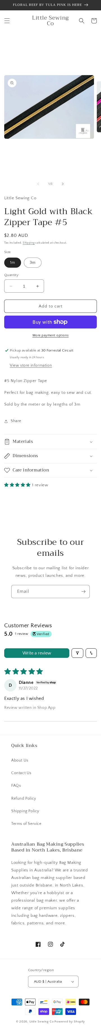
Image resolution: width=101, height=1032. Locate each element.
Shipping (29, 242)
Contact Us (21, 773)
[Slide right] (63, 184)
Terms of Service (26, 824)
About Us (19, 760)
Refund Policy (23, 798)
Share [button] (16, 421)
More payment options (51, 335)
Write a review (36, 653)
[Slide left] (38, 184)
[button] (7, 21)
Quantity (11, 275)
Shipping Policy (25, 811)
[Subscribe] (83, 591)
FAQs (16, 785)
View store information (31, 365)
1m (12, 262)
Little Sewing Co (41, 1021)
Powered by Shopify (69, 1021)
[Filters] (77, 653)
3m (33, 262)
